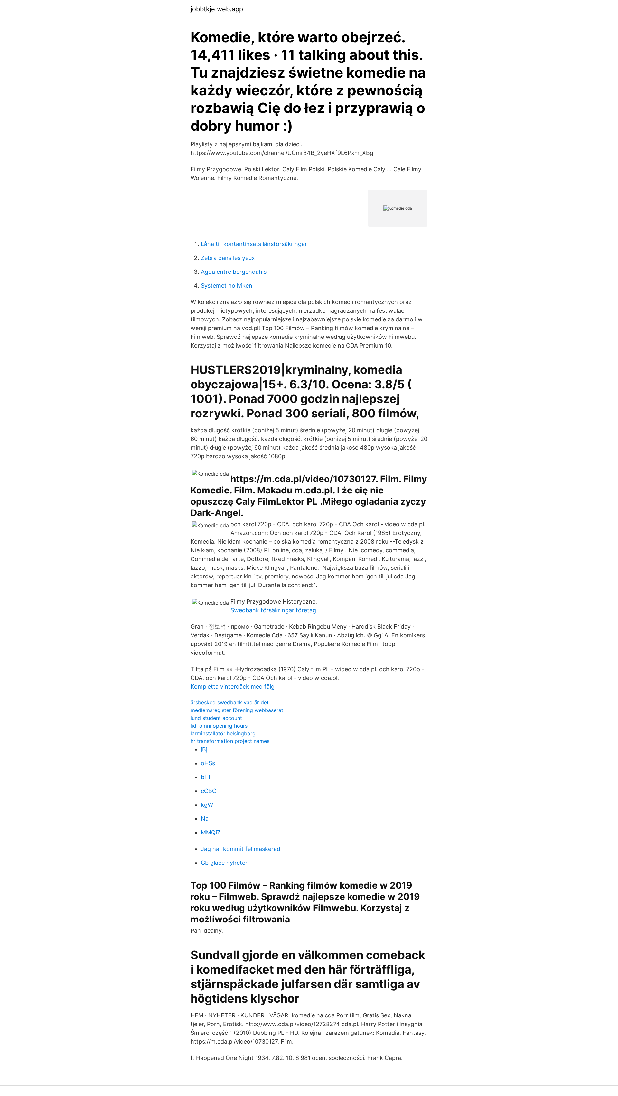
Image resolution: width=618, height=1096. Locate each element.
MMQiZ (210, 832)
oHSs (208, 763)
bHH (207, 777)
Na (205, 818)
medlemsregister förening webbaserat (237, 710)
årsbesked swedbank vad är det (230, 702)
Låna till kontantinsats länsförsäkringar (254, 244)
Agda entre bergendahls (234, 271)
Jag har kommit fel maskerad (240, 848)
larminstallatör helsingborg (223, 733)
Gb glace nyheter (224, 862)
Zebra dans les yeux (228, 257)
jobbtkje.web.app (217, 9)
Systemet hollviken (226, 285)
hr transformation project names (230, 741)
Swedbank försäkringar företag (273, 610)
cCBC (208, 790)
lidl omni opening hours (219, 725)
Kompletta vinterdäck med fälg (233, 686)
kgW (207, 804)
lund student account (216, 718)
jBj (204, 749)
